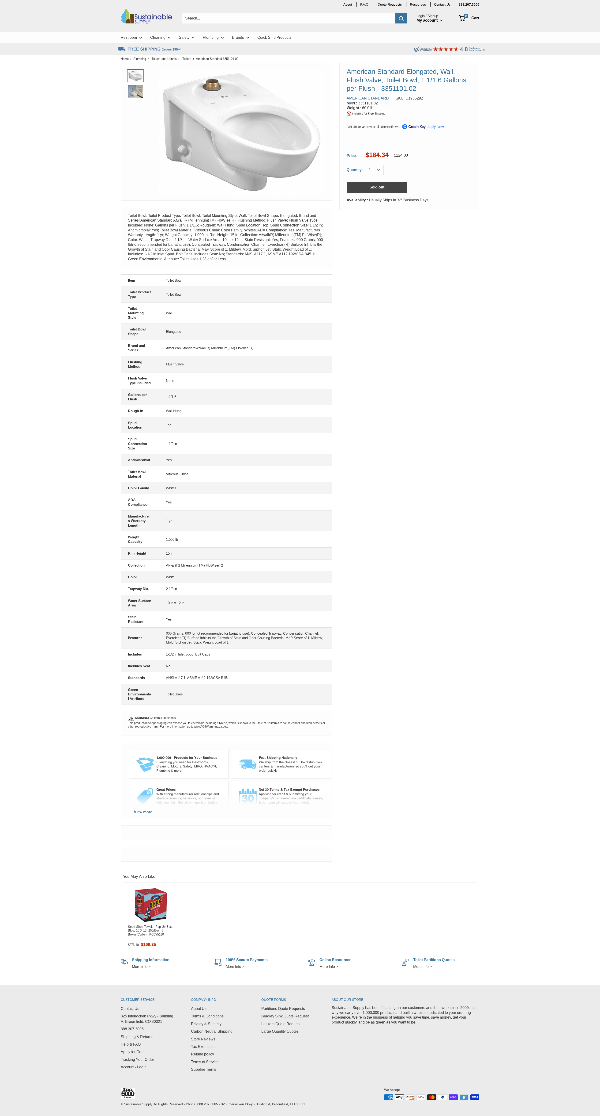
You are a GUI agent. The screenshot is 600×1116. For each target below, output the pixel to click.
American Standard (368, 98)
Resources (418, 4)
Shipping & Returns (137, 1037)
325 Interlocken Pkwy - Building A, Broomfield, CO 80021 (147, 1018)
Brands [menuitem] (238, 37)
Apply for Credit (133, 1052)
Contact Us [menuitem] (442, 4)
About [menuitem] (347, 4)
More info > (141, 967)
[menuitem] (469, 4)
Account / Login (133, 1067)
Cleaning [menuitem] (157, 37)
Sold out (376, 187)
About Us (198, 1009)
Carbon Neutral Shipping (211, 1031)
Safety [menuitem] (184, 37)
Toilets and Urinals (164, 59)
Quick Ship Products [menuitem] (274, 37)
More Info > (235, 967)
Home (125, 59)
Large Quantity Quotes (280, 1031)
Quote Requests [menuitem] (390, 4)
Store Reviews (203, 1039)
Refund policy (202, 1054)
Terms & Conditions (207, 1016)
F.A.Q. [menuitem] (364, 4)
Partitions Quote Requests (283, 1009)
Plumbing (139, 59)
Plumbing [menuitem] (211, 37)
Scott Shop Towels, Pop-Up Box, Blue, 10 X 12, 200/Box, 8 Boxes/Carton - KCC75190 (150, 930)
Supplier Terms (203, 1069)
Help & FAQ (131, 1044)
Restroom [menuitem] (129, 37)
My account (427, 20)
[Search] (401, 18)
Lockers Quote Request (280, 1024)
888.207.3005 (132, 1029)
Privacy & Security (206, 1024)
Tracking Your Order (137, 1060)
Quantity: (355, 170)
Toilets (186, 59)
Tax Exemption (203, 1047)
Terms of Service (205, 1062)
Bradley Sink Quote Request (285, 1016)
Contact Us (130, 1009)
